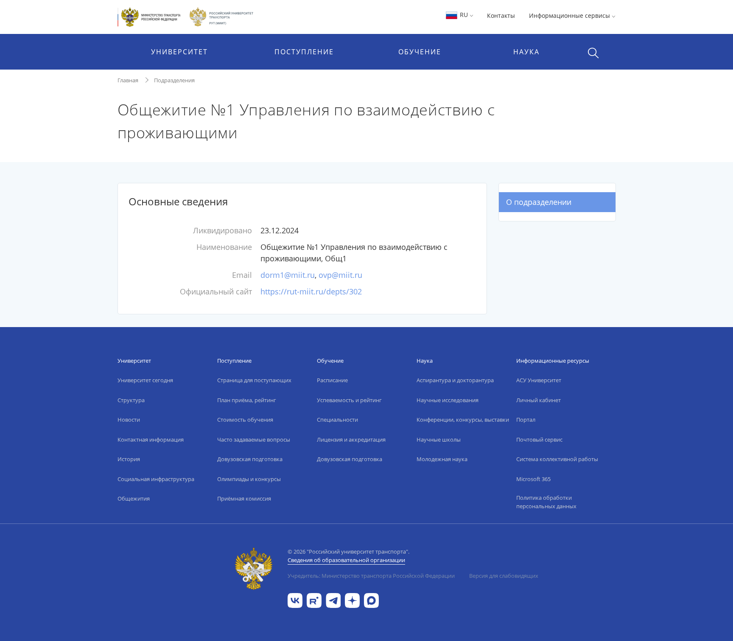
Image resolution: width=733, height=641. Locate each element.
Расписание (332, 380)
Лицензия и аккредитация (351, 439)
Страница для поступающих (254, 380)
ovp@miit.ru (340, 275)
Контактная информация (151, 439)
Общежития (134, 498)
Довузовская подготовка (250, 459)
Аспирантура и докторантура (455, 380)
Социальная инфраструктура (156, 479)
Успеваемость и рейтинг (349, 400)
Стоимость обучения (245, 419)
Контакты (501, 15)
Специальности (337, 419)
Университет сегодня (145, 380)
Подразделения (174, 80)
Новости (129, 419)
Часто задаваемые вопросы (253, 439)
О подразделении (538, 202)
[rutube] (314, 600)
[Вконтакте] (295, 600)
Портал (525, 419)
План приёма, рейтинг (246, 400)
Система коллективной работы (557, 459)
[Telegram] (333, 600)
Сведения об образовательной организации (346, 560)
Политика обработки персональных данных (546, 502)
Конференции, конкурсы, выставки (463, 419)
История (129, 459)
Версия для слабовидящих (503, 575)
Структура (131, 400)
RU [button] (464, 15)
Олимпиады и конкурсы (249, 479)
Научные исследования (447, 400)
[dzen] (352, 600)
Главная (128, 80)
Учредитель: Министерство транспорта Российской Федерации (371, 575)
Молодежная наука (442, 459)
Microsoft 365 (533, 479)
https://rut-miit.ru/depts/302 (311, 291)
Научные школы (439, 439)
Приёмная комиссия (244, 498)
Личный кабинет (538, 400)
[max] (371, 600)
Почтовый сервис (539, 439)
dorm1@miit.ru (287, 275)
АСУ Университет (538, 380)
